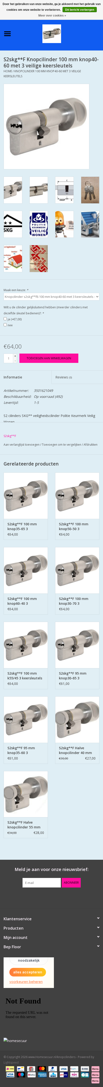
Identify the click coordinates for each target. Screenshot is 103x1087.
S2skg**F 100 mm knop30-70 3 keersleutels (73, 601)
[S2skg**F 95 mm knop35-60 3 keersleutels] (26, 719)
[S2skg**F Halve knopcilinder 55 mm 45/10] (26, 794)
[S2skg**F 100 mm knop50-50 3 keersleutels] (77, 495)
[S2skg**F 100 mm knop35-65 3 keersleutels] (26, 495)
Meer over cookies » (52, 15)
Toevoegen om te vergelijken (62, 445)
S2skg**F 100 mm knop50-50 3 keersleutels (73, 526)
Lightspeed (11, 1062)
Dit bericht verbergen (79, 9)
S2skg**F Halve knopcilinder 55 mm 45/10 (23, 825)
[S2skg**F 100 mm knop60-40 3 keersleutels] (26, 570)
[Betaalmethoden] (9, 1068)
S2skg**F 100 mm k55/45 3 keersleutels (24, 675)
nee (10, 325)
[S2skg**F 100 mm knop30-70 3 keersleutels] (77, 570)
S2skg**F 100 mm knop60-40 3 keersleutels (22, 601)
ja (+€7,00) (15, 319)
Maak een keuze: (16, 290)
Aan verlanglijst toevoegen (22, 445)
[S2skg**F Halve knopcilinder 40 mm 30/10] (77, 719)
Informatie (13, 377)
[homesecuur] (51, 1041)
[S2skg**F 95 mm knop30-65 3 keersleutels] (77, 645)
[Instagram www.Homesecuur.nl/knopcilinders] (77, 897)
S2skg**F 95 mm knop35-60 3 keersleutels (21, 750)
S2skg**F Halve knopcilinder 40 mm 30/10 (75, 750)
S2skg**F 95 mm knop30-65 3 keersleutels (72, 676)
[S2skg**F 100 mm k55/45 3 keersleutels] (26, 645)
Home (8, 71)
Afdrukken (90, 445)
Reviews (63, 377)
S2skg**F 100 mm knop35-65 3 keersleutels (22, 526)
